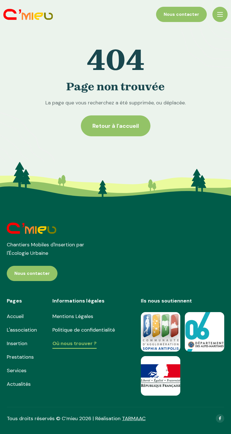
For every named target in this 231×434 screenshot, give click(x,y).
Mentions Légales (72, 316)
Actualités (19, 384)
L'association (22, 329)
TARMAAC (134, 418)
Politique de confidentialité (83, 329)
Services (16, 370)
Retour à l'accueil (115, 126)
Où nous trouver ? (74, 344)
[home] (28, 14)
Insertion (17, 343)
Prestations (20, 357)
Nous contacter (181, 14)
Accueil (15, 316)
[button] (220, 14)
